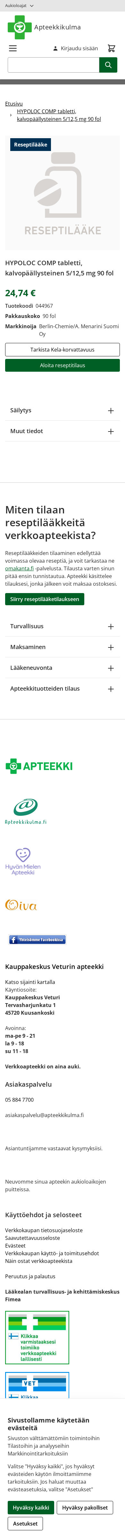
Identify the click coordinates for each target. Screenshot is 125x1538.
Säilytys (20, 410)
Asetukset (25, 1523)
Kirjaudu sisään (79, 48)
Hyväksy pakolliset (85, 1507)
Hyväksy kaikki (31, 1507)
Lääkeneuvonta (31, 667)
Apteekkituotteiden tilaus (45, 688)
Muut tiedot (26, 431)
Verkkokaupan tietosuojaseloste (44, 1230)
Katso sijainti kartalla (30, 982)
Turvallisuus (27, 626)
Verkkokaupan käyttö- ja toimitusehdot (52, 1253)
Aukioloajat (16, 5)
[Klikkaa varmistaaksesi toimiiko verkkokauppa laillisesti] (62, 1337)
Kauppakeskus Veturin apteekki (54, 966)
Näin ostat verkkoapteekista (38, 1260)
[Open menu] (13, 48)
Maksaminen (28, 647)
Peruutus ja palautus (30, 1276)
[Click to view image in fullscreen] (62, 193)
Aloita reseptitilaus (62, 365)
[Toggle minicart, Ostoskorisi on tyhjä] (111, 48)
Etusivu (14, 103)
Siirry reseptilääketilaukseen (44, 599)
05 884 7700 (19, 1099)
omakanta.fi (19, 568)
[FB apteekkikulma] (62, 939)
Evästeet (15, 1245)
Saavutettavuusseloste (32, 1237)
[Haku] (108, 65)
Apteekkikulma (57, 27)
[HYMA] (62, 862)
